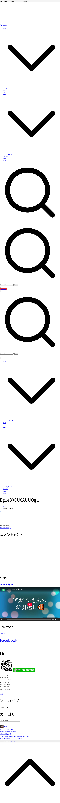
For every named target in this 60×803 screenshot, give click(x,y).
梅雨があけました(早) (5, 734)
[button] (3, 25)
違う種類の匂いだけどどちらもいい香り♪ (11, 738)
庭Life (4, 90)
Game (4, 427)
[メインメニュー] (0, 291)
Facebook (8, 640)
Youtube (5, 156)
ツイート (2, 633)
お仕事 (4, 160)
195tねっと (13, 741)
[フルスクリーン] (58, 619)
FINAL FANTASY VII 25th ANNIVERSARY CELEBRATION (14, 736)
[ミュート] (55, 619)
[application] (30, 604)
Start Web (3, 289)
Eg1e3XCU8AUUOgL (5, 528)
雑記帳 (4, 158)
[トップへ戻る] (30, 802)
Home (4, 361)
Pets (4, 92)
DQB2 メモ (9, 154)
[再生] (2, 619)
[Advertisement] (30, 13)
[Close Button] (0, 358)
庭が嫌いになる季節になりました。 (9, 732)
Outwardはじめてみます (6, 730)
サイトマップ (9, 88)
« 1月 (1, 694)
